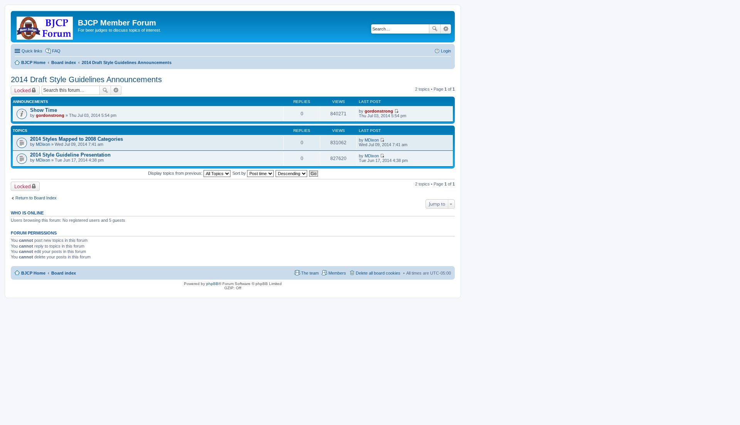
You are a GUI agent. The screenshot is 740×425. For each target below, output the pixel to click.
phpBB (212, 284)
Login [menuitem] (446, 51)
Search (435, 29)
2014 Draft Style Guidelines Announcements (86, 79)
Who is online (27, 213)
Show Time (43, 110)
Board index (63, 273)
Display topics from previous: (176, 173)
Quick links (32, 51)
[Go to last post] (396, 111)
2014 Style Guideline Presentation (70, 155)
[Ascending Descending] (292, 173)
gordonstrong (50, 115)
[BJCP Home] (45, 26)
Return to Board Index (36, 198)
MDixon (43, 144)
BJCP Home (33, 273)
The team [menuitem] (310, 273)
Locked (22, 90)
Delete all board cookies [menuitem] (378, 273)
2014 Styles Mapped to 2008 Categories (76, 139)
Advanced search (446, 29)
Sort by (239, 173)
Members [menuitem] (337, 273)
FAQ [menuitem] (56, 51)
